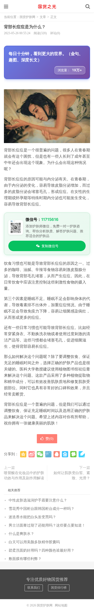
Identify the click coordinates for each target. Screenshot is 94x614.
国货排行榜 (59, 587)
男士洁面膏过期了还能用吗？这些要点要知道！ (47, 525)
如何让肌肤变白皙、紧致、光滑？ (72, 475)
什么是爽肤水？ (21, 534)
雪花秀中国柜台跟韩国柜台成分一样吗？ (41, 509)
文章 (43, 17)
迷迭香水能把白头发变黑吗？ (32, 517)
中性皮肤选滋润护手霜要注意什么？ (38, 500)
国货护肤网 (47, 6)
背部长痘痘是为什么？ (25, 27)
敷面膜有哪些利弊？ (25, 559)
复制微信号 (50, 246)
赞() (49, 439)
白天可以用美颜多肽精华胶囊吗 (34, 542)
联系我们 (33, 587)
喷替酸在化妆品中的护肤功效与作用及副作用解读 (24, 475)
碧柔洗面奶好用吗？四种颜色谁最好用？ (41, 550)
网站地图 (61, 605)
